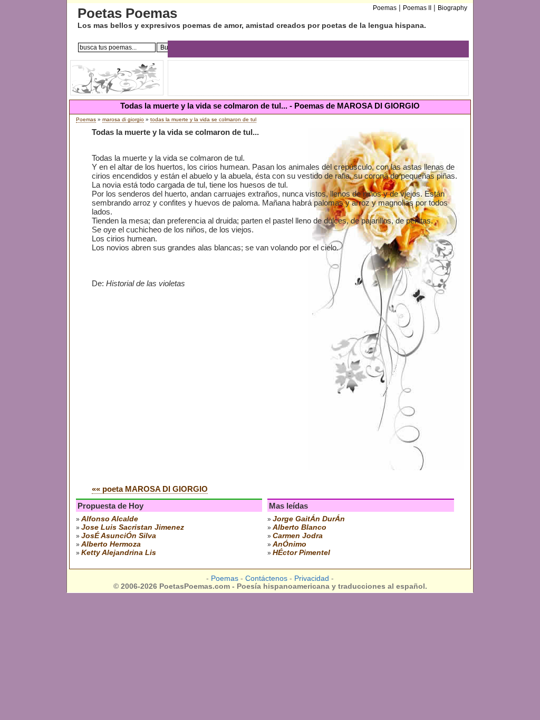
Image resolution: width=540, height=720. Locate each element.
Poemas (86, 119)
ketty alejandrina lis (118, 552)
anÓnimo (289, 544)
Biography (452, 8)
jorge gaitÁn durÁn (309, 518)
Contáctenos (266, 578)
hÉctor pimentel (301, 552)
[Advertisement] (180, 396)
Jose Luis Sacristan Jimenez (132, 527)
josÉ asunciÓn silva (118, 535)
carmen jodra (298, 535)
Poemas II (417, 8)
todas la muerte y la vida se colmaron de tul (203, 119)
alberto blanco (299, 527)
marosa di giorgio (123, 119)
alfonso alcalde (109, 518)
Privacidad (311, 578)
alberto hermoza (111, 544)
